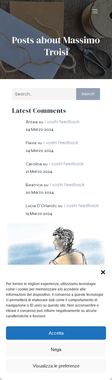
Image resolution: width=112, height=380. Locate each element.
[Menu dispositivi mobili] (95, 11)
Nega (56, 349)
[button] (103, 272)
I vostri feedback (62, 121)
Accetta (56, 333)
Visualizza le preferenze (56, 365)
